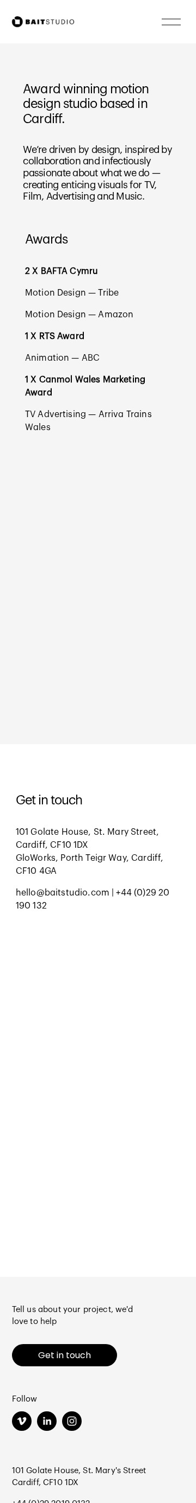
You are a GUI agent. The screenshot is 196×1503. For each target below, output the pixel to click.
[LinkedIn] (47, 1421)
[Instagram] (72, 1421)
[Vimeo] (22, 1421)
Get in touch (64, 1355)
